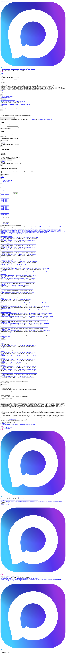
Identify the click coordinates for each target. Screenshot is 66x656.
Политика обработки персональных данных (52, 501)
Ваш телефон (3, 127)
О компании (7, 81)
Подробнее (3, 340)
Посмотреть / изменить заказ (9, 189)
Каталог (2, 81)
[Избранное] (3, 82)
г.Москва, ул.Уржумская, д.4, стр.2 (17, 101)
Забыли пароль (6, 181)
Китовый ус (3, 270)
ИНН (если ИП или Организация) (8, 158)
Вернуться (9, 160)
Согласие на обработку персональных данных (19, 501)
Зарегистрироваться (5, 119)
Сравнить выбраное (5, 1)
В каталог (3, 337)
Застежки (3, 277)
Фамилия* (3, 153)
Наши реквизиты (4, 500)
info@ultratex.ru (5, 101)
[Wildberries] (2, 430)
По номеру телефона (10, 117)
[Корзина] (5, 82)
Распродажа (18, 225)
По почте (3, 117)
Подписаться (3, 384)
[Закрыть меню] (2, 95)
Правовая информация (33, 500)
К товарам (5, 219)
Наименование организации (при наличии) (10, 157)
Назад (2, 128)
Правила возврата (24, 500)
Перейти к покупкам (5, 174)
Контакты (25, 81)
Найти (16, 79)
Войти (6, 140)
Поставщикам (20, 81)
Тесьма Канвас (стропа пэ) (6, 236)
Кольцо (2, 287)
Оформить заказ (6, 190)
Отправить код (7, 128)
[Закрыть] (2, 110)
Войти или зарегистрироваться (7, 96)
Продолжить (3, 160)
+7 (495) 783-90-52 (9, 427)
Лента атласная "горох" (6, 305)
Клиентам (12, 81)
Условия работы (11, 500)
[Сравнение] (1, 82)
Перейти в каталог (5, 194)
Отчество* (3, 154)
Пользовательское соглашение (36, 501)
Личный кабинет (18, 424)
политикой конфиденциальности (44, 119)
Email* (2, 155)
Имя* (2, 151)
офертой (34, 119)
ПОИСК (14, 193)
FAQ (16, 81)
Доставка (18, 500)
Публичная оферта (5, 501)
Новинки (7, 225)
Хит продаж (12, 225)
